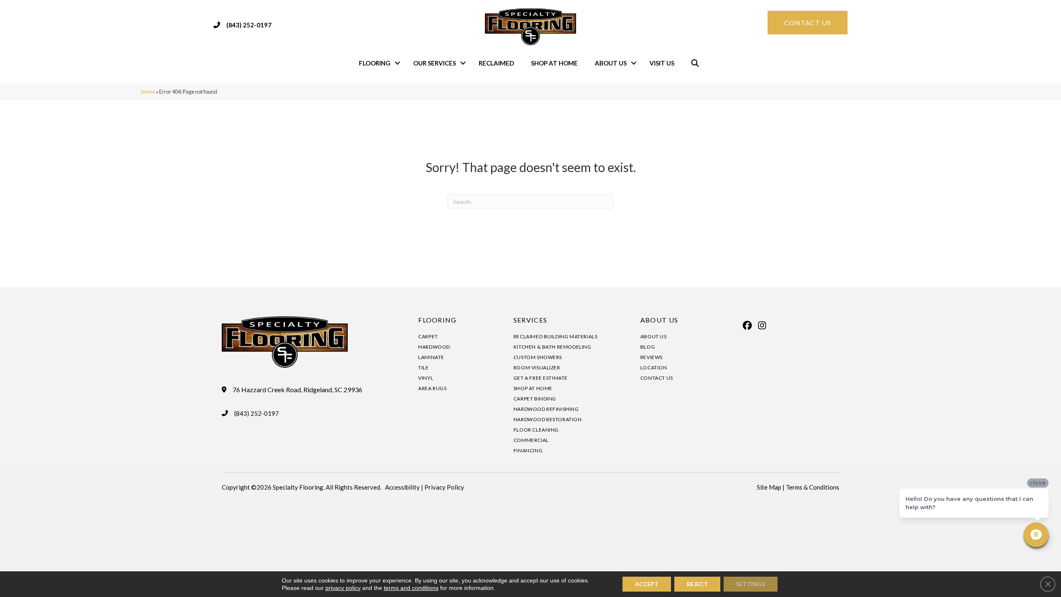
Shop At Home (554, 63)
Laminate (431, 357)
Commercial (531, 440)
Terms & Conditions (812, 487)
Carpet (428, 336)
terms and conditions (411, 588)
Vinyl (425, 378)
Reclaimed (496, 63)
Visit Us (661, 63)
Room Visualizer (537, 367)
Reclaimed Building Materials (556, 336)
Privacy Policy (444, 487)
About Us (611, 63)
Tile (423, 367)
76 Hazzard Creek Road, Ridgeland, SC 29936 (297, 389)
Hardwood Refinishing (546, 409)
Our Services (434, 63)
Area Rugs (432, 388)
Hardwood (434, 347)
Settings (750, 583)
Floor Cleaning (536, 430)
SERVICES (530, 320)
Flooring (374, 63)
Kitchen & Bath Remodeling (552, 347)
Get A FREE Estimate (541, 378)
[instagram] (762, 325)
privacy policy (343, 588)
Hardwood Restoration (548, 419)
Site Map (769, 487)
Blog (647, 347)
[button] (397, 63)
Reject (697, 583)
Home (148, 91)
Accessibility (402, 487)
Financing (528, 450)
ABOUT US (659, 320)
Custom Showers (538, 357)
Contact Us (656, 378)
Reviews (651, 357)
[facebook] (747, 325)
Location (653, 367)
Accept (647, 583)
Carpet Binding (535, 399)
